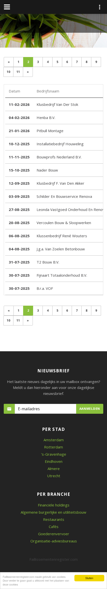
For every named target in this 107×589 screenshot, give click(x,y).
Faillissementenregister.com (53, 559)
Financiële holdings (53, 504)
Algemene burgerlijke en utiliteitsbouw (53, 512)
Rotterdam (53, 446)
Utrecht (53, 475)
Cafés (53, 526)
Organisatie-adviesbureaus (53, 540)
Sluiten (89, 578)
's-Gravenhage (53, 454)
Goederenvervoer (53, 533)
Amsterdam (54, 439)
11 (18, 72)
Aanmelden (89, 409)
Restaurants (53, 519)
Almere (54, 468)
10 (8, 72)
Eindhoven (53, 461)
